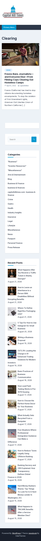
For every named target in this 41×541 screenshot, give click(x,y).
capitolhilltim (24, 86)
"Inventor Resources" (17, 166)
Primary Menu (9, 27)
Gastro (10, 204)
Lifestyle (11, 225)
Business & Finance (16, 183)
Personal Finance (15, 243)
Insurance (12, 217)
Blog (10, 179)
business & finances (16, 188)
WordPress (16, 533)
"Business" (12, 161)
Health (10, 208)
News (8, 70)
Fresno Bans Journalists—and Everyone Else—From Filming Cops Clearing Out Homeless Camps (19, 78)
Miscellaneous (14, 230)
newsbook (33, 533)
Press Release (14, 247)
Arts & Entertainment (16, 175)
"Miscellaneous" (15, 170)
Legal (10, 221)
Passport (11, 238)
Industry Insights (15, 212)
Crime (10, 199)
